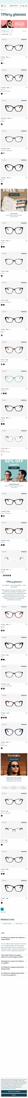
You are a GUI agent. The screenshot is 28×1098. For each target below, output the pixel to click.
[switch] (10, 34)
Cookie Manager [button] (5, 1087)
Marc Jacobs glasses (16, 585)
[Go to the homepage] (14, 6)
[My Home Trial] (23, 6)
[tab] (14, 938)
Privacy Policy (12, 1088)
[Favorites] (21, 6)
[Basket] (26, 6)
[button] (26, 57)
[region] (14, 45)
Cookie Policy (4, 1088)
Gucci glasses (5, 585)
